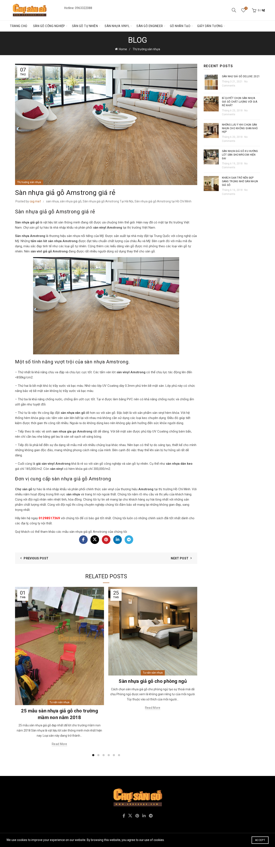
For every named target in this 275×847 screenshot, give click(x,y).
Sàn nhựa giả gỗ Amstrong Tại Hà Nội (108, 201)
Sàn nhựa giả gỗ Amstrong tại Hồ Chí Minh (162, 201)
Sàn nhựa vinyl (117, 26)
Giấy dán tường (210, 26)
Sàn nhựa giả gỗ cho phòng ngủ (153, 681)
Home (123, 49)
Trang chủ (18, 26)
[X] (94, 539)
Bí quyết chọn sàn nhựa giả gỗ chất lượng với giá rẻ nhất (239, 102)
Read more (59, 744)
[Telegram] (129, 539)
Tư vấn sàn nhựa (59, 702)
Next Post (179, 558)
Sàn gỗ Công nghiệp (49, 26)
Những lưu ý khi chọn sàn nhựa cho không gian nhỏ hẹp (240, 128)
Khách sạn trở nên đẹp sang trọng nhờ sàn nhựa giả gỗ (240, 181)
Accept (260, 840)
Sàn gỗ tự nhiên (85, 26)
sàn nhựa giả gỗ (70, 201)
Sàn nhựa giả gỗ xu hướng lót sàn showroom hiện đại (240, 155)
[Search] (234, 10)
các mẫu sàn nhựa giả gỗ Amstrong (81, 532)
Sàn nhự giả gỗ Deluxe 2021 (241, 76)
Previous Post (36, 558)
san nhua (52, 201)
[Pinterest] (106, 539)
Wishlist (246, 8)
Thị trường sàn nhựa (146, 49)
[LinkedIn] (117, 539)
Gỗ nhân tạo (180, 26)
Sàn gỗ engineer (149, 26)
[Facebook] (83, 539)
